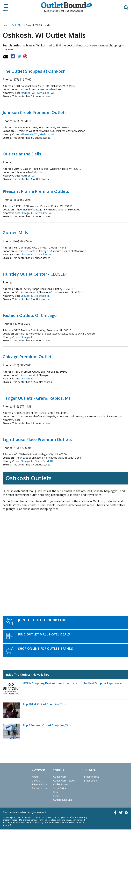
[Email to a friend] (6, 56)
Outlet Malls (17, 25)
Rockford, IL (42, 295)
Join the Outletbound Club (42, 620)
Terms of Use (39, 788)
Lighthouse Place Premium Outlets (37, 439)
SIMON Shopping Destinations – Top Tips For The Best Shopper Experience (72, 683)
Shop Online (60, 788)
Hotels (56, 792)
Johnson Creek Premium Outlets (35, 112)
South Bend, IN (44, 461)
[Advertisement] (65, 559)
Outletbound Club (62, 799)
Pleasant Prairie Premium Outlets (36, 191)
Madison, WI (28, 92)
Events (57, 796)
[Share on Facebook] (13, 56)
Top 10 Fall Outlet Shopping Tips (44, 704)
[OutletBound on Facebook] (115, 812)
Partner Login (89, 780)
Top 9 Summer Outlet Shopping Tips (47, 725)
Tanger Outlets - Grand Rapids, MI (36, 398)
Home (6, 25)
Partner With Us (90, 776)
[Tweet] (19, 56)
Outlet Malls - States (64, 780)
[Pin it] (25, 56)
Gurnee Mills (15, 232)
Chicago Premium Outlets (28, 356)
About (35, 776)
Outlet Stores (60, 784)
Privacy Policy (39, 784)
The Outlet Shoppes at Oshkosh (34, 71)
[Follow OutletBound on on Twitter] (121, 812)
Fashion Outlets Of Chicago (30, 315)
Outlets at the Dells (22, 154)
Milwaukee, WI (45, 92)
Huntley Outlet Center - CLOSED (34, 274)
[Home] (66, 7)
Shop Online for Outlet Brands (45, 648)
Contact (36, 780)
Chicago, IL (27, 213)
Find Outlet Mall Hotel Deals (44, 634)
